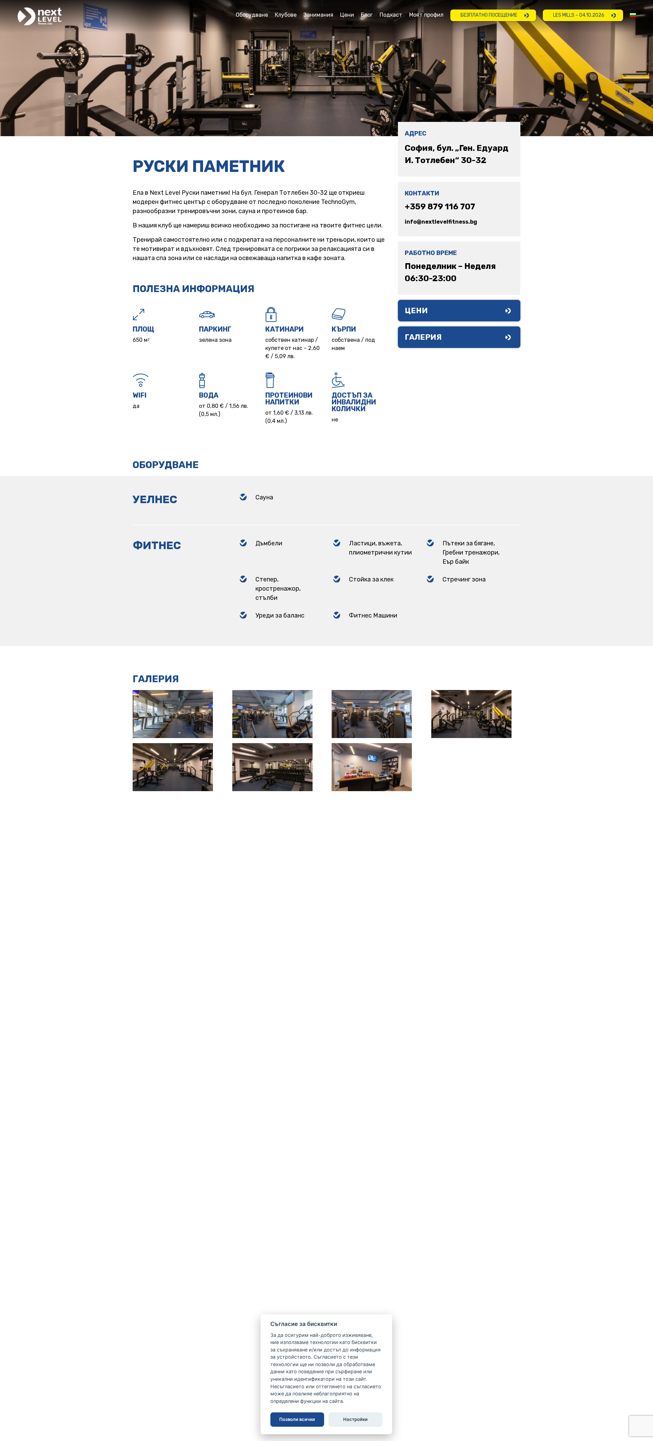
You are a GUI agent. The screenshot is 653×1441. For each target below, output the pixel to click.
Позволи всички (297, 1419)
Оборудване (252, 15)
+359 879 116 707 (440, 206)
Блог (367, 15)
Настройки (356, 1419)
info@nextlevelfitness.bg (441, 222)
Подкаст (391, 15)
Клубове (286, 15)
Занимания (318, 15)
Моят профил (426, 15)
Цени (347, 15)
